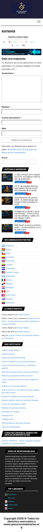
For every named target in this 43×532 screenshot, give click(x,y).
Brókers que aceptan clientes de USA (17, 376)
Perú (7, 291)
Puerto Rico (10, 295)
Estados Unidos (12, 272)
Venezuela (9, 303)
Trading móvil (7, 415)
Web (4, 128)
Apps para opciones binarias (13, 358)
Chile (7, 253)
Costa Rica (10, 261)
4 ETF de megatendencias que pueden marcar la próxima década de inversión (26, 188)
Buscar (5, 158)
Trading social (7, 419)
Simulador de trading (10, 411)
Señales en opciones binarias (14, 408)
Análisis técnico (8, 354)
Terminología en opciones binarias (16, 423)
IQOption (10, 501)
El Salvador (10, 268)
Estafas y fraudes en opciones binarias (18, 396)
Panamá (8, 284)
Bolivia (8, 249)
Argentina (9, 246)
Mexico (8, 280)
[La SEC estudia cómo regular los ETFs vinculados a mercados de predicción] (7, 177)
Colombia (9, 257)
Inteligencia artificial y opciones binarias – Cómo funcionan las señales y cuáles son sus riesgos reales (27, 214)
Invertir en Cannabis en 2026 (14, 404)
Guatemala (10, 276)
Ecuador (9, 265)
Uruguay (9, 299)
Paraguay (9, 287)
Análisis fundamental (10, 350)
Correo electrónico (12, 118)
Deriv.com (11, 498)
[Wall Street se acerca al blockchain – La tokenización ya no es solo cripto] (7, 228)
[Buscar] (38, 162)
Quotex (10, 508)
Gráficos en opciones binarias (14, 386)
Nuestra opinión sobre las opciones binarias (20, 400)
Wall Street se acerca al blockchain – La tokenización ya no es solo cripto (27, 227)
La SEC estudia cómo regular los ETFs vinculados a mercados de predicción (27, 176)
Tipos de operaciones (11, 427)
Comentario (8, 73)
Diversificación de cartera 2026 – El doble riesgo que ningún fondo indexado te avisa (26, 200)
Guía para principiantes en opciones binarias (20, 372)
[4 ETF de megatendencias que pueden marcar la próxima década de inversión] (7, 189)
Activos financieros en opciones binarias (18, 361)
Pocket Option (24, 315)
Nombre (6, 107)
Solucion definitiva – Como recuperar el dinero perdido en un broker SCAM (21, 321)
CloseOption (12, 494)
